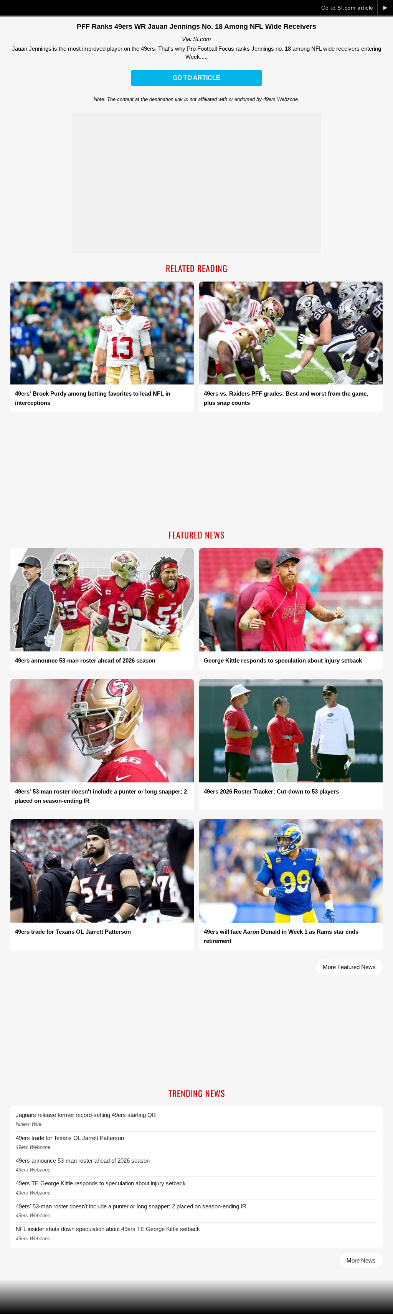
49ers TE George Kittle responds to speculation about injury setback (101, 1183)
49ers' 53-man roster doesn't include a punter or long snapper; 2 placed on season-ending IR (131, 1206)
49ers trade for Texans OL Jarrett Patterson (70, 1138)
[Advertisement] (196, 472)
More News (361, 1260)
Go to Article (196, 78)
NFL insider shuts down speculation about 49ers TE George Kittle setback (108, 1229)
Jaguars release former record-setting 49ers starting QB (86, 1115)
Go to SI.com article (347, 8)
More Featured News (349, 967)
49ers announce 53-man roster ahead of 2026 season (83, 1160)
